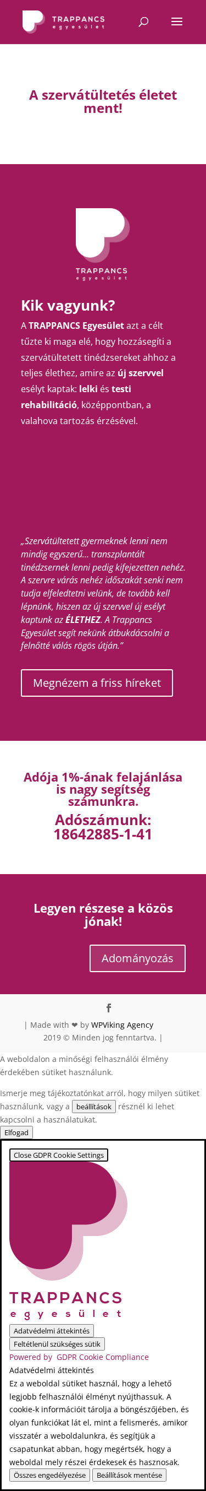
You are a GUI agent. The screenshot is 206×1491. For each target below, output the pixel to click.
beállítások (94, 1107)
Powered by (79, 1357)
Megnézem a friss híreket (97, 682)
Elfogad (16, 1132)
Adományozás (138, 958)
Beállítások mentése (129, 1475)
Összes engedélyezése (50, 1475)
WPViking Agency (122, 1025)
